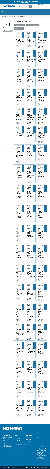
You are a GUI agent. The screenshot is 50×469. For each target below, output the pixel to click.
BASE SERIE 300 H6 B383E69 (41, 153)
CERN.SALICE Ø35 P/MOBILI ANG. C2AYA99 (31, 370)
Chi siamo (39, 442)
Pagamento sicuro (41, 444)
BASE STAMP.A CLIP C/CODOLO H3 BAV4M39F (30, 175)
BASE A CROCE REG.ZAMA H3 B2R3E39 (30, 98)
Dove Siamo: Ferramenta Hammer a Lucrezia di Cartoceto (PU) (41, 458)
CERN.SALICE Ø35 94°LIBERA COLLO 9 (42, 332)
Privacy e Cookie (40, 446)
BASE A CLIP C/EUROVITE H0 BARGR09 (42, 40)
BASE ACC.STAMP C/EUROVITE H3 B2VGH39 (42, 135)
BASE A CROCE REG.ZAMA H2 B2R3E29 (19, 98)
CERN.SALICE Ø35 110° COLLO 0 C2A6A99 (42, 234)
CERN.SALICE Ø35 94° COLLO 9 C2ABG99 (31, 313)
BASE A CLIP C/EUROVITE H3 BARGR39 (19, 59)
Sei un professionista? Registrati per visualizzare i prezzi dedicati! (25, 2)
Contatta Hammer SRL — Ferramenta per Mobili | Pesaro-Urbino (41, 449)
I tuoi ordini (28, 441)
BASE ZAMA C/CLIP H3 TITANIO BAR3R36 (18, 214)
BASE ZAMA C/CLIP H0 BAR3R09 (41, 174)
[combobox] (23, 6)
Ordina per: (6, 27)
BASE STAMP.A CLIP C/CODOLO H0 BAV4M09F (19, 175)
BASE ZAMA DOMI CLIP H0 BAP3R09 (41, 214)
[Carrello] (44, 8)
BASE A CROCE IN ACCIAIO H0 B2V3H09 (18, 78)
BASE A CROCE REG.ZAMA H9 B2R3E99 (19, 116)
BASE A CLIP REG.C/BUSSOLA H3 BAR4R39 (43, 59)
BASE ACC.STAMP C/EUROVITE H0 (30, 134)
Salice (17, 36)
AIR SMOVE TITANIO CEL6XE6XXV (31, 40)
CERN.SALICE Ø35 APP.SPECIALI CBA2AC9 (31, 350)
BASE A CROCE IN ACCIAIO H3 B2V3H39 (30, 78)
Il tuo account (28, 439)
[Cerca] (30, 6)
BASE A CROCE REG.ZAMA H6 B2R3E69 (41, 98)
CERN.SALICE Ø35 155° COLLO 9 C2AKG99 (31, 254)
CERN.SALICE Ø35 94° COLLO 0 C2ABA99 (42, 293)
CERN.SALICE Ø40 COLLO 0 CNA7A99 (20, 389)
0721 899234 (42, 4)
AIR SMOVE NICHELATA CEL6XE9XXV (20, 40)
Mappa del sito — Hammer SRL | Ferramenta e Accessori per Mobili (41, 454)
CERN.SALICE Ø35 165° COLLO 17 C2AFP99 (42, 254)
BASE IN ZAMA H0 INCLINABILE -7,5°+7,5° (19, 155)
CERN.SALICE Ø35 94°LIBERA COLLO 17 (31, 332)
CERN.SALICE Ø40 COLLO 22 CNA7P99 (42, 389)
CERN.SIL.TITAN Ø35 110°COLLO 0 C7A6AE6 (20, 408)
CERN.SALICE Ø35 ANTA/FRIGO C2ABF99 (20, 350)
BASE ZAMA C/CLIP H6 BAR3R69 (29, 214)
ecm (17, 467)
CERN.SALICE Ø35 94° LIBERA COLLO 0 (42, 313)
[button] (6, 24)
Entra (27, 437)
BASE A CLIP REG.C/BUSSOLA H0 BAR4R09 (32, 59)
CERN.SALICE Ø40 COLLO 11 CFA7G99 (31, 389)
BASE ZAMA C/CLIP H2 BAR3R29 (29, 194)
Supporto (28, 443)
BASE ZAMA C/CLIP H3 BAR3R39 (41, 194)
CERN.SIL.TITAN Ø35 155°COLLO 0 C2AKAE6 (31, 408)
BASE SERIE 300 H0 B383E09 (29, 153)
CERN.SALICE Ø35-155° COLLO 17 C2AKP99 (42, 370)
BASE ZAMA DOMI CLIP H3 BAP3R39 (18, 234)
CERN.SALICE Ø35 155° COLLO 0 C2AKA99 (20, 254)
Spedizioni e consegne (41, 437)
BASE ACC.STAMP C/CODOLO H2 (19, 134)
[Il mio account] (41, 8)
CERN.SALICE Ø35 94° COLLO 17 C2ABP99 (20, 313)
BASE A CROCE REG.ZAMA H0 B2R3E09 (41, 78)
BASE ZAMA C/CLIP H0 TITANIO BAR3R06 (18, 194)
